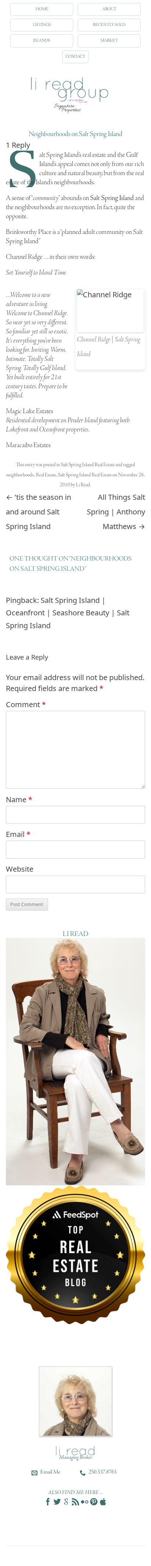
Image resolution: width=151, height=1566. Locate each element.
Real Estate (46, 475)
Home (42, 9)
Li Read (83, 485)
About (109, 9)
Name (19, 799)
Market (109, 40)
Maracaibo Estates (28, 445)
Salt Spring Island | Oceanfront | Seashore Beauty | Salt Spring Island (67, 612)
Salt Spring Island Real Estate (88, 464)
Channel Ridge (24, 257)
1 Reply (18, 145)
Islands (41, 40)
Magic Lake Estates (29, 411)
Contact (75, 56)
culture (47, 173)
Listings (42, 24)
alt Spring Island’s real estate (72, 155)
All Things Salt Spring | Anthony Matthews (116, 511)
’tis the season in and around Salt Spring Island (38, 511)
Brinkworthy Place (28, 232)
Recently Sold (109, 24)
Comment (26, 704)
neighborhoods (20, 475)
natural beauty (85, 173)
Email (18, 834)
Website (19, 869)
